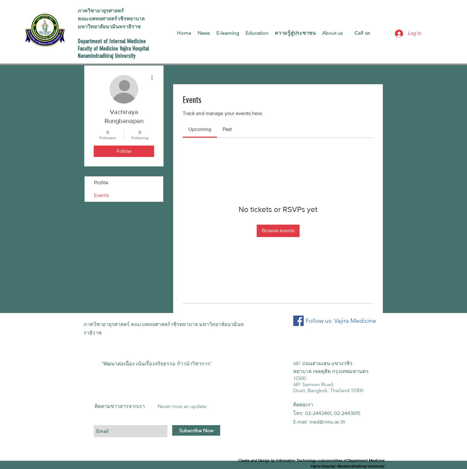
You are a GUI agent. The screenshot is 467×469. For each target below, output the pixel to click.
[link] (199, 129)
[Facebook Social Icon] (298, 321)
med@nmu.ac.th (327, 422)
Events (101, 195)
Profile (101, 182)
